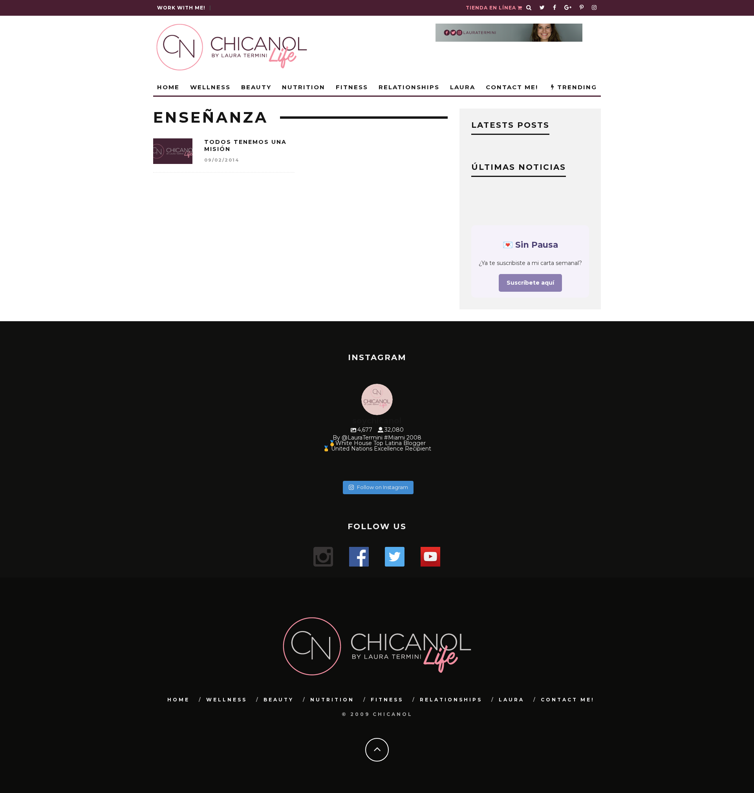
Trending (576, 87)
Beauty (256, 87)
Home (168, 87)
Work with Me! (181, 8)
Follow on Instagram (382, 487)
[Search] (529, 8)
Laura (462, 87)
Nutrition (303, 87)
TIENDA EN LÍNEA (492, 8)
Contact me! (512, 87)
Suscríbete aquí (530, 282)
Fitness (352, 87)
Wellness (210, 87)
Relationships (409, 87)
